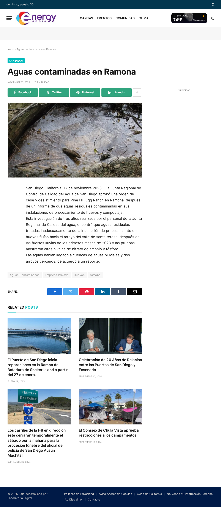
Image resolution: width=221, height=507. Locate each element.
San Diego (16, 60)
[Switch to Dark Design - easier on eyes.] (212, 18)
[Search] (213, 4)
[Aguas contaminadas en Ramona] (75, 140)
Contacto (94, 499)
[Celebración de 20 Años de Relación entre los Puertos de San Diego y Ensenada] (110, 336)
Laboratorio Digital (20, 498)
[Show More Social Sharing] (137, 92)
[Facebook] (12, 200)
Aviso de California (149, 494)
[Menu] (9, 18)
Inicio (11, 49)
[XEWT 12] (36, 18)
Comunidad (125, 18)
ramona (95, 275)
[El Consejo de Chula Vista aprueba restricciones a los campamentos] (110, 406)
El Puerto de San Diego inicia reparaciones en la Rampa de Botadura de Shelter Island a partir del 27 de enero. (38, 367)
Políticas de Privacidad (79, 494)
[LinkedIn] (12, 219)
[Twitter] (12, 210)
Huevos (79, 275)
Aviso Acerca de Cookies (115, 494)
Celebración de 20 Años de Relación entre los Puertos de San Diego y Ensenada (110, 365)
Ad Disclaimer (74, 499)
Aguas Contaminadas (24, 275)
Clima (143, 18)
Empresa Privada (56, 275)
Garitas (86, 18)
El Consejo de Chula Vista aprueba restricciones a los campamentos (109, 432)
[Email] (12, 239)
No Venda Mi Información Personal (190, 494)
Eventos (104, 18)
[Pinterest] (12, 229)
